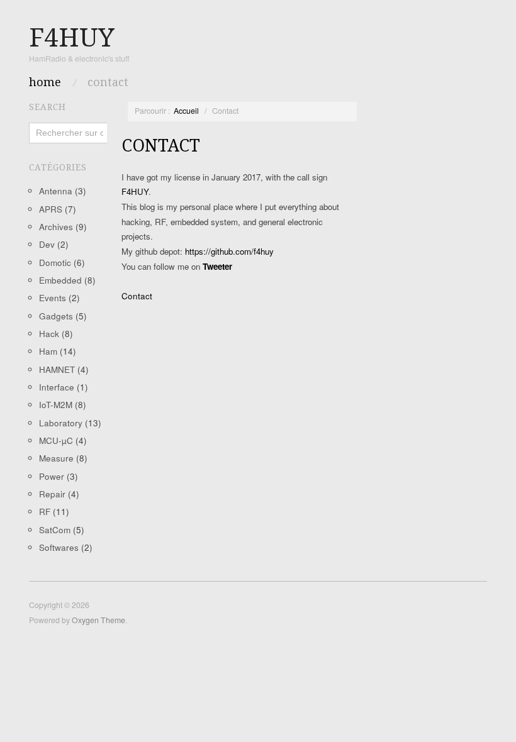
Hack (49, 334)
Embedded (60, 280)
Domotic (55, 263)
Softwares (59, 547)
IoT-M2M (55, 405)
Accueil (186, 110)
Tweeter (217, 266)
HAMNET (57, 369)
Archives (56, 227)
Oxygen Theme (98, 620)
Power (51, 476)
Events (52, 298)
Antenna (55, 191)
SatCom (54, 530)
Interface (56, 387)
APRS (50, 209)
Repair (52, 494)
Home (45, 82)
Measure (56, 458)
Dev (47, 244)
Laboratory (60, 423)
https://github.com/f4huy (229, 251)
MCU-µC (56, 440)
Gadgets (56, 316)
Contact (107, 82)
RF (44, 512)
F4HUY (135, 191)
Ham (48, 351)
